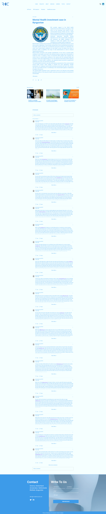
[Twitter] (31, 500)
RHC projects (36, 9)
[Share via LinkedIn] (38, 79)
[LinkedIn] (103, 4)
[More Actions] (72, 121)
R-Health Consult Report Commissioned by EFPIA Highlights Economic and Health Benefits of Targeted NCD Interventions (52, 101)
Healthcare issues (51, 9)
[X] (100, 4)
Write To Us (59, 482)
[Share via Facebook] (33, 79)
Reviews (43, 9)
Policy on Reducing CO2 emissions (49, 512)
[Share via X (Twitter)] (35, 79)
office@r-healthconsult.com (36, 496)
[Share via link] (41, 79)
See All (78, 87)
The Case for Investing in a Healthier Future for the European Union (70, 101)
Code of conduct (60, 512)
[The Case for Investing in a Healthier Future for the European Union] (71, 93)
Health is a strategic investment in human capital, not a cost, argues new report (34, 101)
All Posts (29, 9)
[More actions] (72, 16)
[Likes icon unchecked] (36, 134)
